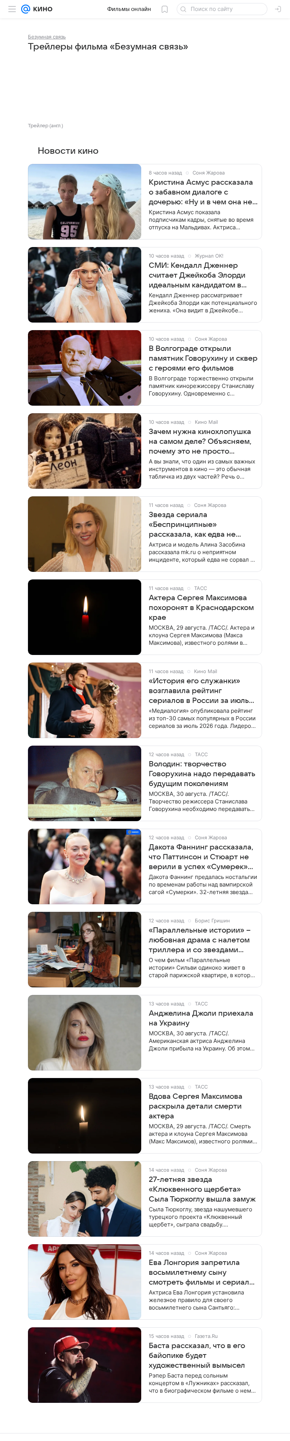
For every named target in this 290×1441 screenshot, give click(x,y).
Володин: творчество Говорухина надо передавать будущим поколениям (202, 774)
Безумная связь (47, 37)
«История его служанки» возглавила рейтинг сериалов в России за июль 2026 (199, 691)
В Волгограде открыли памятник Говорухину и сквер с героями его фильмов (203, 358)
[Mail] (25, 9)
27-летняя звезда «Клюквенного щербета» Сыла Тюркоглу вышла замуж (202, 1189)
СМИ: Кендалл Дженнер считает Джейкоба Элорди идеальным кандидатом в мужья (197, 275)
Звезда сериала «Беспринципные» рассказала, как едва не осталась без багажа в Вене (200, 525)
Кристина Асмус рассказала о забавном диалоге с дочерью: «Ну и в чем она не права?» (201, 192)
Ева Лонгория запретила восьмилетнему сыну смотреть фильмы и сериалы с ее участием (202, 1273)
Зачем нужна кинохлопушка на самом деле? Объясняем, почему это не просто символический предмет (200, 442)
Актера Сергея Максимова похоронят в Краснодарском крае (201, 608)
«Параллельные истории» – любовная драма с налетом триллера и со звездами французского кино (200, 940)
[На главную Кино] (41, 9)
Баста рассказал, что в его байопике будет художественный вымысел (197, 1356)
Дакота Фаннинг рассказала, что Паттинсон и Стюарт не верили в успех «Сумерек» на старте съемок (201, 857)
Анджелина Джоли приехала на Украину (201, 1018)
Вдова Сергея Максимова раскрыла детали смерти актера (195, 1106)
